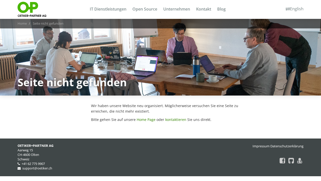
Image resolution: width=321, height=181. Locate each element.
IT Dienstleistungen (108, 9)
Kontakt (203, 9)
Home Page (146, 119)
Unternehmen (176, 9)
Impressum (261, 146)
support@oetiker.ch (37, 168)
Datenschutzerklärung (286, 146)
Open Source (144, 9)
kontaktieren (175, 119)
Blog (221, 9)
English (296, 9)
